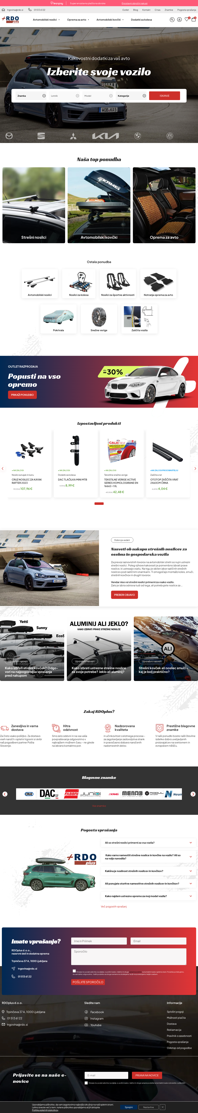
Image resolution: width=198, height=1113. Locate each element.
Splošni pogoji (175, 1011)
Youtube (95, 1025)
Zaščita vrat (156, 474)
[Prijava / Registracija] (179, 19)
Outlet (125, 9)
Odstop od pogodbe (179, 1047)
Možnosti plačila (176, 1017)
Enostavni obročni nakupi (134, 3)
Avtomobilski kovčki (109, 19)
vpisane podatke (135, 972)
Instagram (96, 1018)
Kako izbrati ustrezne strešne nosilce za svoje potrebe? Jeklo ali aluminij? (99, 670)
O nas (157, 9)
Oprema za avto (76, 19)
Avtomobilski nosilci (45, 19)
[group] (19, 136)
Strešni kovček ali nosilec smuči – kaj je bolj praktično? (163, 670)
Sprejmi (129, 1107)
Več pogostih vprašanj (114, 906)
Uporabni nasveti (18, 661)
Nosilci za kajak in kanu (23, 474)
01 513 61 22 (39, 9)
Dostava (171, 1023)
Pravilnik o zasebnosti (179, 1035)
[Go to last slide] (2, 468)
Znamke (169, 9)
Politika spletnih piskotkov (45, 1110)
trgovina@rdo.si (15, 9)
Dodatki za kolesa (141, 19)
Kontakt (146, 9)
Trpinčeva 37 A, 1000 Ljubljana (29, 961)
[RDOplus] (10, 19)
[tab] (99, 503)
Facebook (97, 1012)
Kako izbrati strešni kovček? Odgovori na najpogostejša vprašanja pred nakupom (31, 671)
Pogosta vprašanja (186, 9)
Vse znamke (99, 805)
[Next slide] (195, 468)
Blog (135, 9)
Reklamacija (174, 1029)
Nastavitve (148, 1107)
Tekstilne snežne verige (116, 474)
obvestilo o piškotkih (177, 1083)
